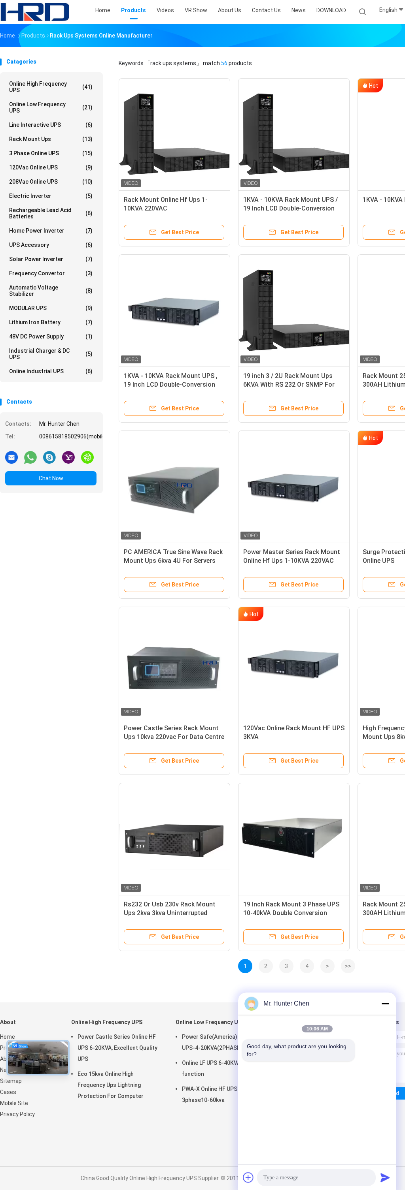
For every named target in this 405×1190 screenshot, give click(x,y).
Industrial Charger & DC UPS (51, 354)
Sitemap (11, 1081)
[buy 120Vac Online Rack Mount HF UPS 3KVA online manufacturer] (293, 662)
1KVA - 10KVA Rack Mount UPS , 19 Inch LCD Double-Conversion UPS (171, 384)
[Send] (385, 1177)
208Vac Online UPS (51, 182)
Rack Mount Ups (51, 139)
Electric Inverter (51, 196)
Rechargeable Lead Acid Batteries (51, 213)
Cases (8, 1092)
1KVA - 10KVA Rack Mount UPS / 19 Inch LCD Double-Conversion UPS (290, 208)
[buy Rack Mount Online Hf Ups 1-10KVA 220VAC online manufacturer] (174, 134)
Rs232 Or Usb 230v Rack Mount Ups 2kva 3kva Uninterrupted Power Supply (170, 912)
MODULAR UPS (51, 308)
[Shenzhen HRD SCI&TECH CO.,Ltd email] (11, 457)
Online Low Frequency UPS (51, 107)
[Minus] (385, 1003)
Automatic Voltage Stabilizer (51, 290)
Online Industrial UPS (51, 371)
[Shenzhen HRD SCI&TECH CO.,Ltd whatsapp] (30, 457)
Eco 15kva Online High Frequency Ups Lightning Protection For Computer (111, 1085)
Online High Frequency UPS (51, 87)
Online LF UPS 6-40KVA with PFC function (223, 1068)
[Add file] (248, 1177)
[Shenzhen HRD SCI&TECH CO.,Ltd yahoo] (68, 457)
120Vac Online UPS (51, 167)
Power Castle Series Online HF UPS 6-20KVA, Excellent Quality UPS (117, 1048)
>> (348, 966)
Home (7, 1037)
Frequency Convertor (51, 273)
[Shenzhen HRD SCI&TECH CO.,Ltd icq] (87, 457)
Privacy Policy (17, 1114)
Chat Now (51, 478)
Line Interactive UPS (51, 125)
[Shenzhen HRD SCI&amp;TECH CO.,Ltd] (35, 11)
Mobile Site (14, 1103)
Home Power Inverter (51, 230)
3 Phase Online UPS (51, 153)
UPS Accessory (51, 245)
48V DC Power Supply (51, 336)
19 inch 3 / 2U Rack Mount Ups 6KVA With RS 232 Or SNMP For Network (289, 384)
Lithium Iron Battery (51, 322)
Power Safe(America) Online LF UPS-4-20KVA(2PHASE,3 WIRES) (223, 1042)
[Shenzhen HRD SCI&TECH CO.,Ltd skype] (49, 457)
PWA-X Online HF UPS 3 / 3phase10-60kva (213, 1094)
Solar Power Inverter (51, 259)
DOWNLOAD (331, 10)
